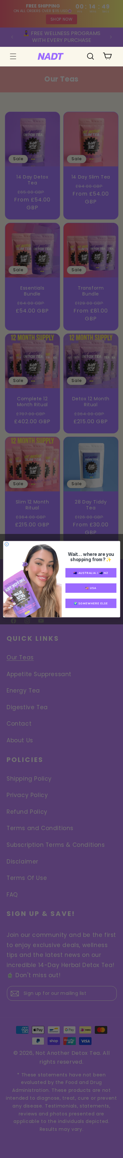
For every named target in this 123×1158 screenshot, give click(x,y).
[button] (13, 56)
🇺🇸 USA (90, 588)
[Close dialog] (6, 544)
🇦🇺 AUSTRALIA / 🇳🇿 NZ (90, 573)
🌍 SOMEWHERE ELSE (91, 603)
